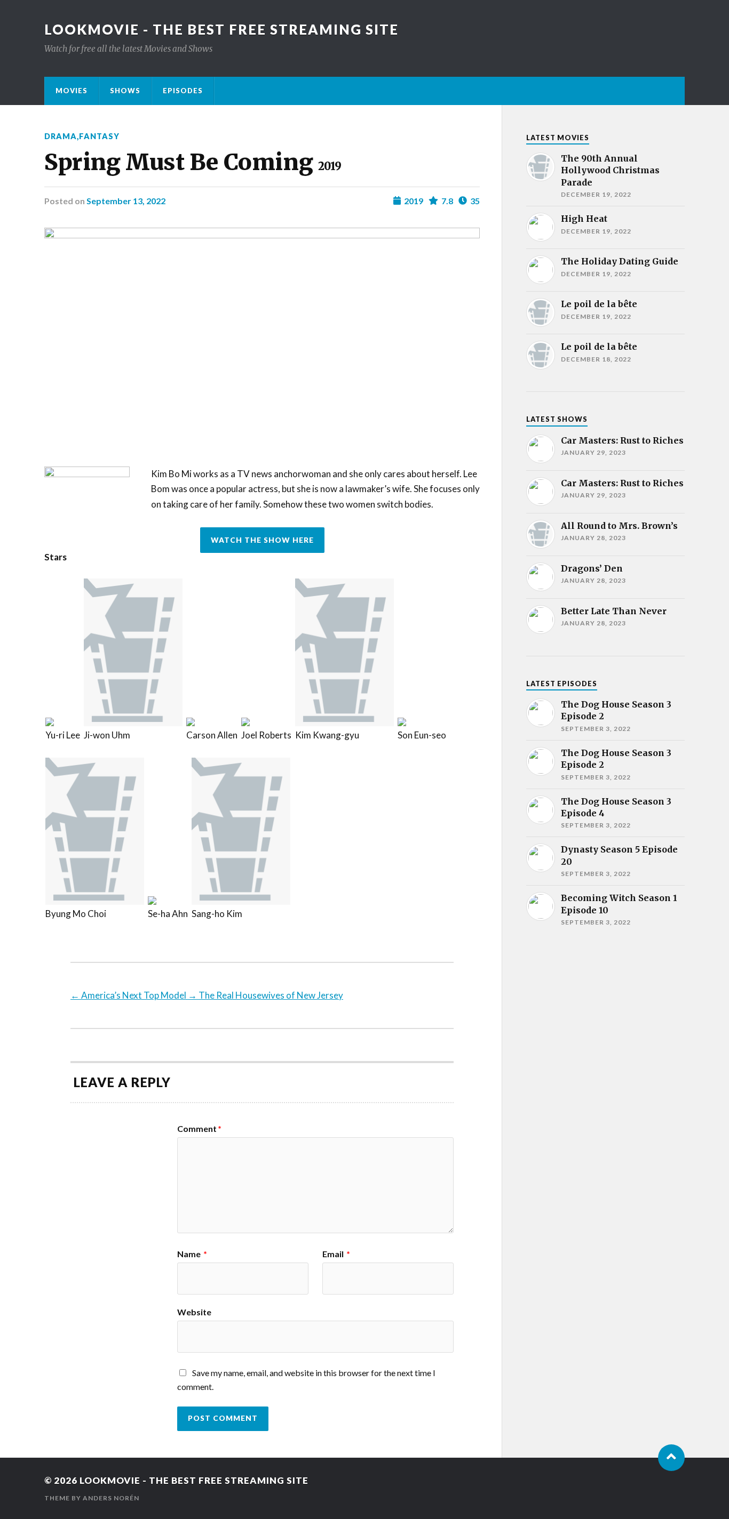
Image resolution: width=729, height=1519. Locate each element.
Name (192, 1254)
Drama (60, 136)
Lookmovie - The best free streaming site (221, 29)
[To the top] (671, 1457)
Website (194, 1311)
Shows (125, 90)
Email (336, 1254)
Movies (72, 90)
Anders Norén (111, 1498)
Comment (199, 1128)
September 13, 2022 (125, 201)
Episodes (183, 90)
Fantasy (99, 136)
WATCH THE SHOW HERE (262, 540)
